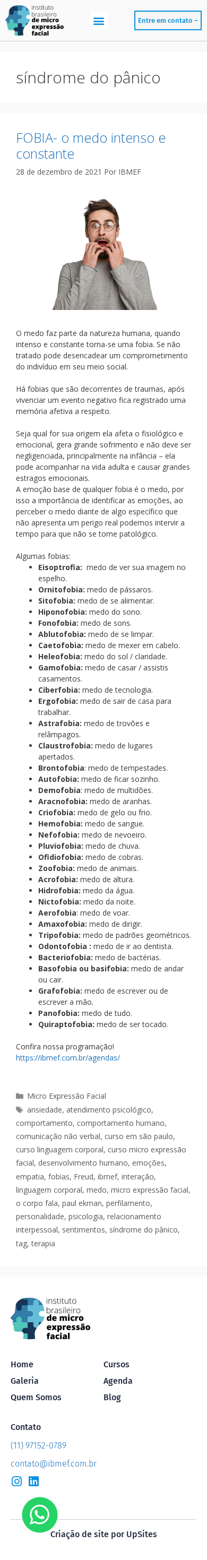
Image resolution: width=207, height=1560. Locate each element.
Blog (112, 1397)
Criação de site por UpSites (103, 1534)
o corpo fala (37, 1203)
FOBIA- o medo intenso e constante (91, 145)
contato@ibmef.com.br (54, 1464)
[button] (99, 20)
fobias (59, 1176)
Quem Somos (36, 1397)
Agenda (118, 1381)
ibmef (107, 1176)
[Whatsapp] (39, 1514)
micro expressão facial (149, 1190)
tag (21, 1243)
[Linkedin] (33, 1481)
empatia (30, 1176)
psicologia (85, 1216)
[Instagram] (16, 1481)
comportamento (44, 1123)
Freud (83, 1176)
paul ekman (82, 1203)
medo (97, 1190)
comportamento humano (121, 1123)
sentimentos (83, 1230)
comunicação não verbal (58, 1136)
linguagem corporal (49, 1190)
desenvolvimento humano (83, 1163)
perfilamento (128, 1203)
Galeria (25, 1381)
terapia (43, 1243)
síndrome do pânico (143, 1230)
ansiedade (44, 1110)
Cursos (117, 1364)
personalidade (40, 1216)
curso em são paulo (139, 1136)
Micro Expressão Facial (66, 1096)
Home (22, 1364)
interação (138, 1176)
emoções (148, 1163)
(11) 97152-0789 (38, 1446)
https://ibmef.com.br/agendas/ (68, 1058)
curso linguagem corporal (60, 1149)
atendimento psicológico (108, 1110)
